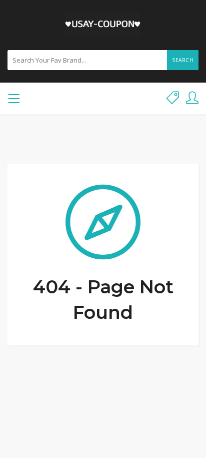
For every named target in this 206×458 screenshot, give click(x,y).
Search (183, 60)
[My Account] (192, 98)
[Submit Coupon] (172, 98)
